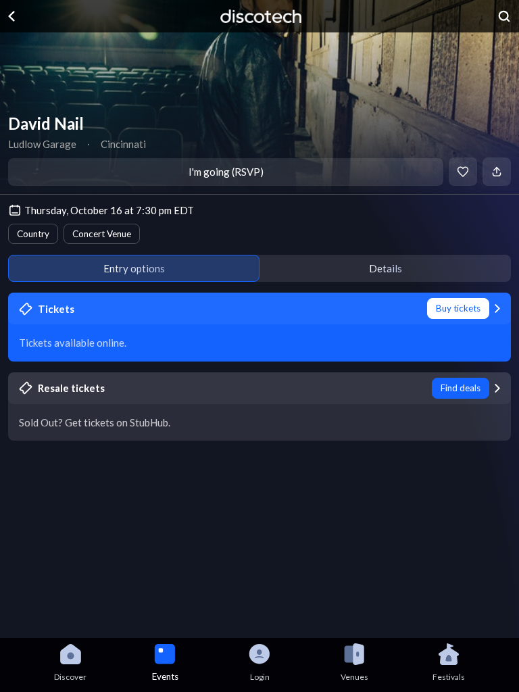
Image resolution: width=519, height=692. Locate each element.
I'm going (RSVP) (226, 172)
